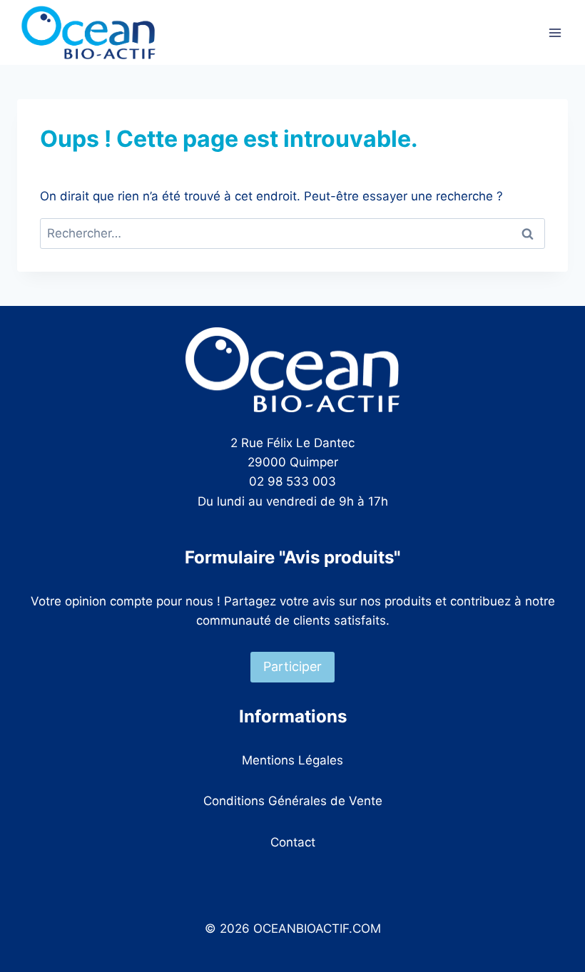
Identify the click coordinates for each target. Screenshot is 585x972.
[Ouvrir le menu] (554, 32)
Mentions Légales (292, 760)
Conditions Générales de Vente (292, 801)
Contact (292, 842)
